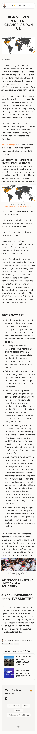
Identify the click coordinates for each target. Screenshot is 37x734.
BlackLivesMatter (7, 644)
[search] (32, 5)
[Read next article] (9, 673)
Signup (18, 710)
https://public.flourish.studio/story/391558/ (18, 206)
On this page (9, 60)
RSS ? (26, 706)
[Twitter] (6, 699)
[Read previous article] (9, 661)
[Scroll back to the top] (18, 726)
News (16, 644)
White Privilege (8, 144)
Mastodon (22, 5)
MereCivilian (18, 640)
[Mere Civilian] (4, 5)
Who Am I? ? (14, 706)
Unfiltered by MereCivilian (18, 715)
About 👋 (12, 5)
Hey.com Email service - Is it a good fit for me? (23, 673)
